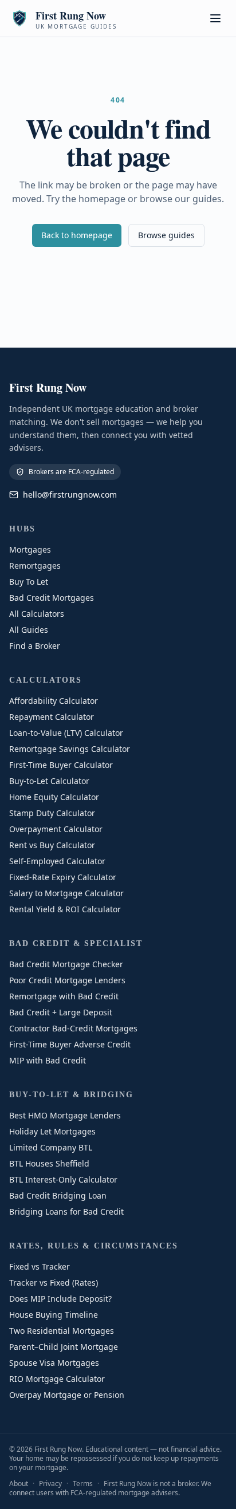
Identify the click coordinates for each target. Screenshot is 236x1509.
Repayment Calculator (51, 716)
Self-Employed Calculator (57, 861)
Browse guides (166, 235)
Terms (83, 1483)
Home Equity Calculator (54, 796)
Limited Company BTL (50, 1147)
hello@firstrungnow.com (70, 494)
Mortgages (30, 549)
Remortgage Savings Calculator (69, 748)
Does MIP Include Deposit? (60, 1298)
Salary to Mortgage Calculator (66, 893)
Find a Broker (34, 645)
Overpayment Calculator (56, 829)
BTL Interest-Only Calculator (63, 1179)
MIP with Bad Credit (47, 1060)
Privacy (50, 1483)
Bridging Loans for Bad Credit (66, 1211)
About (18, 1483)
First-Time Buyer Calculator (61, 764)
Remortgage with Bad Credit (64, 996)
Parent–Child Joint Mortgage (63, 1346)
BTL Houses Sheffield (49, 1163)
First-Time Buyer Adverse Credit (70, 1044)
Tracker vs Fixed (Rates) (53, 1282)
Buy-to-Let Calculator (49, 780)
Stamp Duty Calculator (52, 812)
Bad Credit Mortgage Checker (66, 964)
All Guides (28, 629)
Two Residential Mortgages (61, 1330)
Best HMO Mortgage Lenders (65, 1115)
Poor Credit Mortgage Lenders (67, 980)
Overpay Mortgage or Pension (66, 1394)
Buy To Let (28, 581)
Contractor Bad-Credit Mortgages (73, 1028)
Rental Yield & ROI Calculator (65, 909)
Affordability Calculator (53, 700)
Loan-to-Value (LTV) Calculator (66, 732)
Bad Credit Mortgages (51, 597)
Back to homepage (76, 235)
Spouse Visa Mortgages (54, 1362)
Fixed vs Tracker (39, 1266)
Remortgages (35, 565)
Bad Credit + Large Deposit (60, 1012)
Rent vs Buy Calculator (52, 845)
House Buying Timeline (53, 1314)
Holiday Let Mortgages (52, 1131)
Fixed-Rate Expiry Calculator (62, 877)
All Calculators (36, 613)
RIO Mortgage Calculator (57, 1378)
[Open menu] (215, 18)
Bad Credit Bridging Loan (58, 1195)
